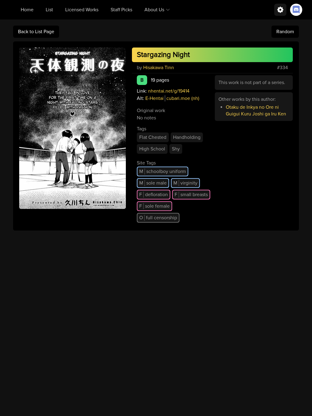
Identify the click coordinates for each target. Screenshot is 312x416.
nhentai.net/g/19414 (169, 91)
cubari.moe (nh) (182, 98)
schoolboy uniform (162, 171)
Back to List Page (36, 32)
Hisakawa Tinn (158, 68)
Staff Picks (121, 10)
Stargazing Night (163, 54)
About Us (154, 10)
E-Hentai (154, 98)
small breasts (191, 195)
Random (285, 32)
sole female (154, 206)
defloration (153, 195)
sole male (153, 183)
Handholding (186, 137)
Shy (176, 149)
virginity (185, 183)
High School (152, 149)
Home (27, 10)
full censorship (158, 218)
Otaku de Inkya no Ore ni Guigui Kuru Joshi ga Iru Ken (256, 110)
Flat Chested (152, 137)
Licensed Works (81, 10)
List (49, 10)
